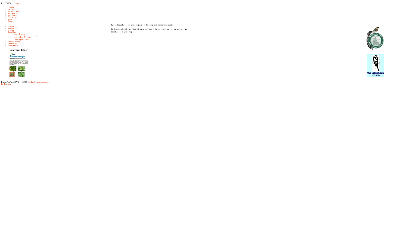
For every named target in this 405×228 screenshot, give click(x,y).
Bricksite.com (6, 84)
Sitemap (17, 3)
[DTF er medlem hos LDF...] (375, 38)
